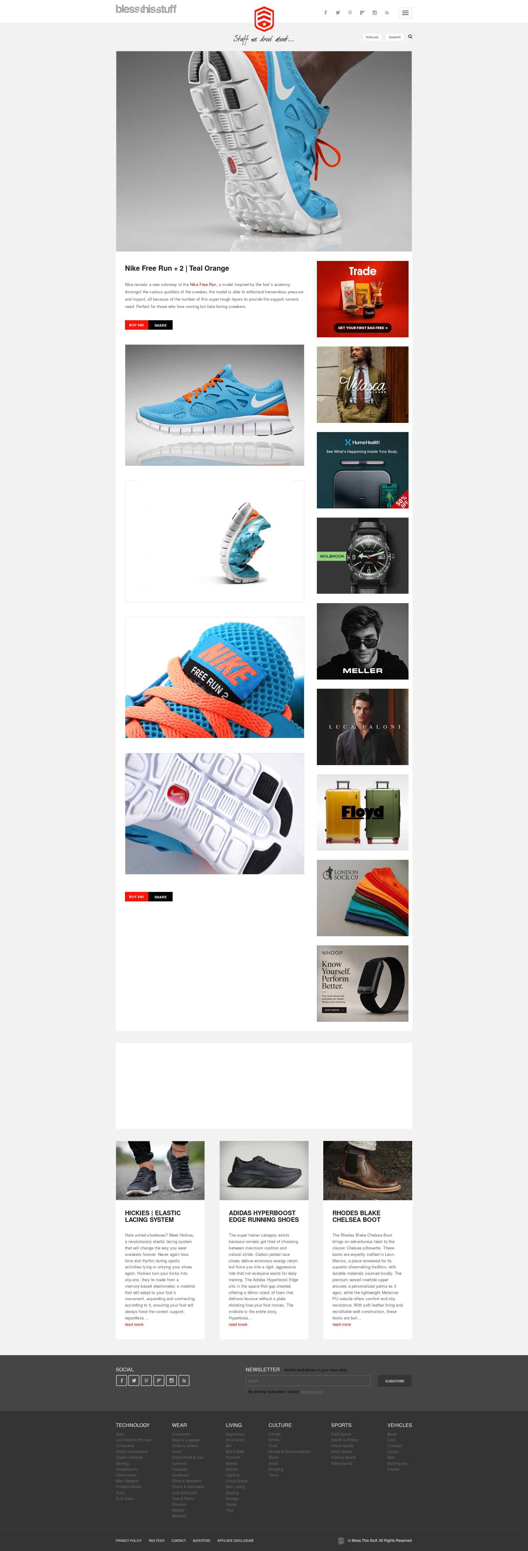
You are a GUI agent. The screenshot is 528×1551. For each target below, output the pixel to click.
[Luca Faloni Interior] (363, 727)
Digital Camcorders (132, 1451)
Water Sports (342, 1463)
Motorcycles (397, 1463)
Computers (125, 1445)
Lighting (232, 1474)
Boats (392, 1433)
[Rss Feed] (387, 13)
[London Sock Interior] (363, 898)
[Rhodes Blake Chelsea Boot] (367, 1171)
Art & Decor (235, 1439)
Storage (232, 1498)
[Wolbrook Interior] (363, 556)
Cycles (393, 1451)
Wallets (178, 1510)
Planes (393, 1469)
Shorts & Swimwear (188, 1486)
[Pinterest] (350, 13)
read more (134, 1324)
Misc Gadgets (127, 1480)
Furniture (233, 1457)
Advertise (202, 1540)
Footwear (180, 1469)
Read (273, 1463)
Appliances (235, 1433)
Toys (229, 1510)
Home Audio (126, 1474)
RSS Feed (156, 1540)
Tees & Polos (183, 1498)
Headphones (127, 1469)
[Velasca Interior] (363, 384)
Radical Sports (343, 1457)
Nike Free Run (203, 284)
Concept (394, 1445)
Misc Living (235, 1486)
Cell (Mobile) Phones (133, 1439)
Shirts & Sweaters (186, 1480)
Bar (229, 1445)
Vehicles (399, 1424)
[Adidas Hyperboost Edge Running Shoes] (264, 1171)
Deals (177, 1451)
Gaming (122, 1463)
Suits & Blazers (184, 1492)
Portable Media (128, 1486)
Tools (120, 1492)
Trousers (179, 1504)
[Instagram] (374, 13)
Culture (280, 1424)
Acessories (181, 1433)
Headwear (180, 1474)
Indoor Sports (342, 1445)
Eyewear (179, 1463)
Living (234, 1424)
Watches (179, 1515)
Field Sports (341, 1433)
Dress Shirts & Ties (188, 1457)
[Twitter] (338, 13)
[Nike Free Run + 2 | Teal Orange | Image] (264, 151)
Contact (178, 1540)
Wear (179, 1424)
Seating (232, 1492)
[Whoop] (363, 983)
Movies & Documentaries (289, 1451)
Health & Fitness (344, 1439)
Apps (120, 1433)
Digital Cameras (129, 1457)
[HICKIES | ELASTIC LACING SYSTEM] (160, 1171)
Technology (133, 1424)
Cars (391, 1439)
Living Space (237, 1480)
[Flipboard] (362, 13)
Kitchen (232, 1469)
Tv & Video (125, 1498)
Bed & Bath (235, 1451)
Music (273, 1457)
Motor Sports (341, 1451)
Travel (274, 1474)
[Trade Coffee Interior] (363, 299)
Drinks (274, 1439)
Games (232, 1463)
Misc (391, 1457)
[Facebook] (326, 13)
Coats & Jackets (185, 1445)
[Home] (264, 18)
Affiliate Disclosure (236, 1540)
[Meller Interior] (363, 641)
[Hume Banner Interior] (363, 470)
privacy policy (311, 1391)
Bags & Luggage (186, 1439)
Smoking (276, 1469)
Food (273, 1445)
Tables (231, 1504)
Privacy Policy (129, 1540)
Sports (341, 1424)
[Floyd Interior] (363, 812)
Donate (275, 1433)
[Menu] (405, 13)
